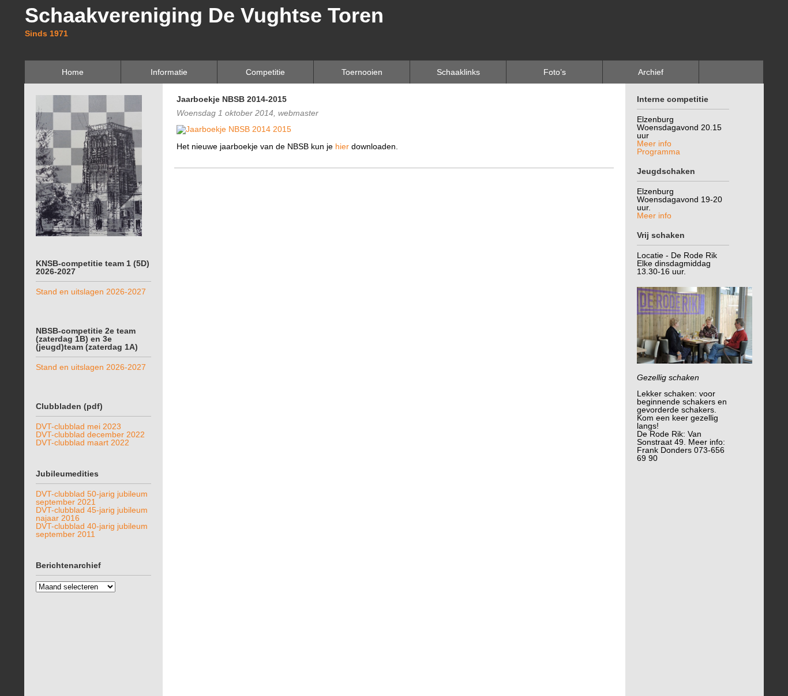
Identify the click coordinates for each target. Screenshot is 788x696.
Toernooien (362, 72)
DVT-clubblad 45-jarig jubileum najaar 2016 (92, 514)
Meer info (654, 143)
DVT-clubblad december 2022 (90, 434)
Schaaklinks (458, 72)
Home (73, 72)
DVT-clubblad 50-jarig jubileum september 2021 (92, 497)
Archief (650, 72)
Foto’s (554, 72)
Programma (658, 151)
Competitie (265, 72)
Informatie (169, 72)
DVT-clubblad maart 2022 (82, 442)
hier (342, 146)
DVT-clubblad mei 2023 (78, 426)
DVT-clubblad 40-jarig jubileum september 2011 (92, 530)
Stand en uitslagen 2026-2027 (91, 291)
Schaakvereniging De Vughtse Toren (204, 15)
